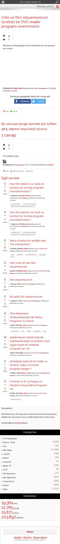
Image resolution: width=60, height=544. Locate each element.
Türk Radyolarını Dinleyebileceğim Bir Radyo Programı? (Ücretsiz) (26, 317)
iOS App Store (9, 474)
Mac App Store (9, 477)
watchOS (7, 462)
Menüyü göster (45, 6)
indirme (20, 255)
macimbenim (15, 198)
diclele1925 (42, 271)
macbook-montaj (29, 204)
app (44, 331)
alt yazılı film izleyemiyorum (26, 296)
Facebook (25, 101)
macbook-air (15, 204)
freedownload (31, 255)
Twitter (41, 101)
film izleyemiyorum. (21, 279)
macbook (14, 331)
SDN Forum (27, 537)
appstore (37, 331)
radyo (29, 331)
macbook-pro (16, 399)
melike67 (24, 284)
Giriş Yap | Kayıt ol (30, 1)
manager (42, 255)
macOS (6, 454)
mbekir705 (43, 249)
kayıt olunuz (37, 129)
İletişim (30, 532)
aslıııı (36, 88)
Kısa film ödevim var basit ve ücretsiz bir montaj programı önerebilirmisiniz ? (27, 187)
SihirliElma (18, 537)
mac (12, 255)
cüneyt (17, 165)
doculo (37, 353)
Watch (6, 458)
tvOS (5, 470)
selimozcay (42, 393)
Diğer (21, 353)
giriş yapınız (10, 129)
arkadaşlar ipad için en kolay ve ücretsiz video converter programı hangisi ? (28, 365)
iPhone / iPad (26, 373)
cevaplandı (49, 165)
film (12, 257)
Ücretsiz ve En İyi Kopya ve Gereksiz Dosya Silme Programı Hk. (28, 385)
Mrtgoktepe (46, 373)
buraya (18, 423)
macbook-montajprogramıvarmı (22, 206)
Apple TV (7, 466)
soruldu (14, 91)
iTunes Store (8, 481)
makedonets (27, 301)
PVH (39, 325)
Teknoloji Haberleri (40, 537)
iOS (4, 446)
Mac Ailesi (18, 88)
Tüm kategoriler (10, 438)
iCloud (6, 485)
